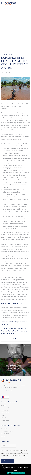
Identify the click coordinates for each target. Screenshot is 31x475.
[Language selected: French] (5, 397)
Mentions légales (5, 420)
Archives (3, 415)
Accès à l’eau (4, 428)
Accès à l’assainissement (7, 431)
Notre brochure (4, 410)
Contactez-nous (5, 412)
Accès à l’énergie (5, 433)
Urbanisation (4, 436)
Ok (8, 472)
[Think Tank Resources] (9, 3)
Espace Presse (4, 417)
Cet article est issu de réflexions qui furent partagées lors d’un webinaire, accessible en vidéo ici (14, 331)
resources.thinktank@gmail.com (8, 391)
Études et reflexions (6, 54)
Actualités (3, 405)
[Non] (29, 469)
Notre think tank (5, 408)
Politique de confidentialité (17, 472)
